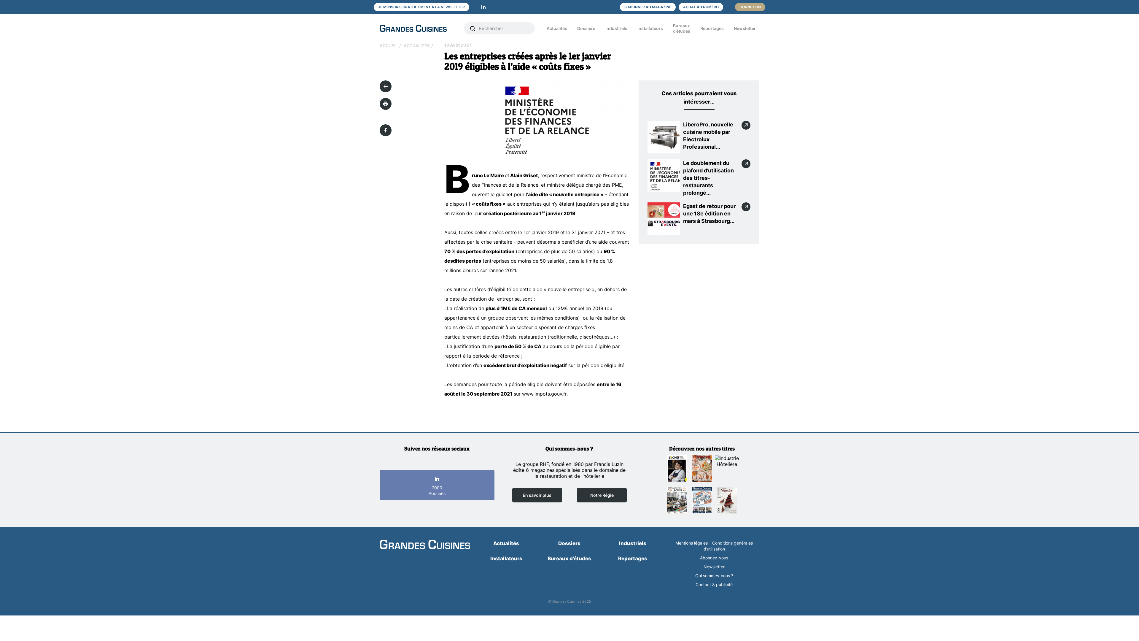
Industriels (616, 28)
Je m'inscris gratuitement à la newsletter (421, 7)
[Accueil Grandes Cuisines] (418, 28)
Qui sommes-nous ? (714, 575)
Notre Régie (602, 495)
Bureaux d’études (681, 28)
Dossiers (586, 28)
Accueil (389, 45)
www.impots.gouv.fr (544, 394)
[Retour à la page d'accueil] (425, 545)
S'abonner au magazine (647, 7)
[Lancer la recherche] (473, 28)
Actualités (557, 28)
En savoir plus (537, 495)
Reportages (712, 28)
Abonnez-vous (714, 557)
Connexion (750, 7)
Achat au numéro (701, 7)
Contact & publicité (714, 584)
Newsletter (745, 28)
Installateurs (650, 28)
